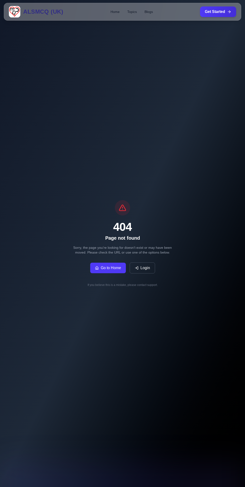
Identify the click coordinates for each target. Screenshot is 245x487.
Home (115, 12)
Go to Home (111, 268)
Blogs (149, 12)
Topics (132, 12)
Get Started (215, 12)
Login (145, 268)
